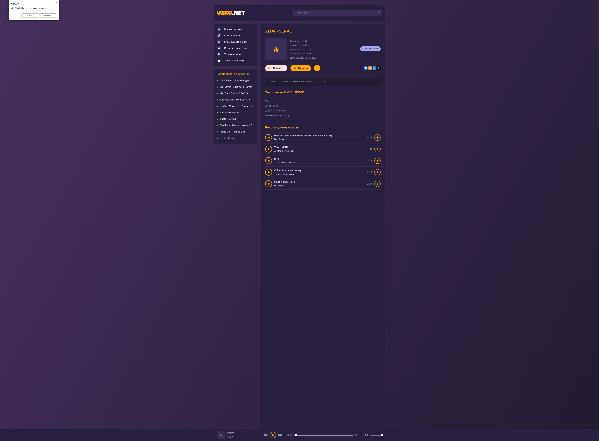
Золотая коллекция (234, 60)
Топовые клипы (232, 54)
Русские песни (371, 48)
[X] (379, 68)
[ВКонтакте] (366, 68)
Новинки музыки (233, 29)
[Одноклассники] (370, 68)
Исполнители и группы (236, 48)
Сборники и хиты (233, 35)
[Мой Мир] (374, 68)
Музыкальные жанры (235, 41)
